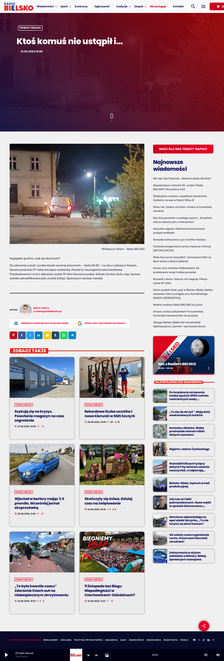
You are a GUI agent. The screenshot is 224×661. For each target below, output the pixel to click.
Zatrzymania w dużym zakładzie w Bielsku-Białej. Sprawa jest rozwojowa (187, 556)
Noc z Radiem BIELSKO (177, 363)
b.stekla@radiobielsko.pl (48, 311)
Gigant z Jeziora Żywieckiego (189, 449)
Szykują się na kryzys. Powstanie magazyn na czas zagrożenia (39, 416)
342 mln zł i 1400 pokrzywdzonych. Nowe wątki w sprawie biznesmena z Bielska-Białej (190, 504)
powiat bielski (30, 28)
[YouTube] (194, 640)
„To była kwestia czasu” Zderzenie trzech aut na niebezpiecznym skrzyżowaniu (41, 590)
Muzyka (163, 357)
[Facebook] (213, 640)
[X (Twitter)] (199, 640)
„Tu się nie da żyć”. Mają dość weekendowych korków (189, 413)
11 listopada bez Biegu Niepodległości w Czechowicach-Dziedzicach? (110, 590)
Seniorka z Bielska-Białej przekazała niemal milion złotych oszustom (187, 431)
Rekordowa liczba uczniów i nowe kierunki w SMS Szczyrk (110, 413)
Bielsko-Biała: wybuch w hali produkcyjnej (189, 484)
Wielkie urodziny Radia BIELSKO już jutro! (177, 304)
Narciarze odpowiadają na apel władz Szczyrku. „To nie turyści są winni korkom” (188, 520)
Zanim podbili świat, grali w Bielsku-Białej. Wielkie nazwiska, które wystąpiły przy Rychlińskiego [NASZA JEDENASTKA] (183, 294)
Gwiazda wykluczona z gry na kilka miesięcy (179, 239)
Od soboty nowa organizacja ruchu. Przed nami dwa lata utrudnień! (189, 538)
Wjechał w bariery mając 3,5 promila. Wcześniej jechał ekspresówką (39, 503)
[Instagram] (208, 640)
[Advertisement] (112, 83)
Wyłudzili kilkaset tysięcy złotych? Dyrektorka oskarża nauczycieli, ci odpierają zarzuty (189, 469)
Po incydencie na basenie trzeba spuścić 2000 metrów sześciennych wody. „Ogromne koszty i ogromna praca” (189, 399)
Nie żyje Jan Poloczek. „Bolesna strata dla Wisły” (182, 178)
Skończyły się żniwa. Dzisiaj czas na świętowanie (108, 501)
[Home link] (18, 6)
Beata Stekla (41, 308)
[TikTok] (203, 640)
